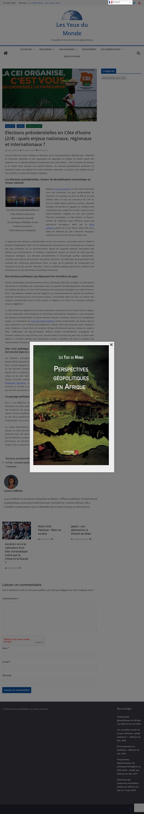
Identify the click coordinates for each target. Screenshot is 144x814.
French (116, 2)
